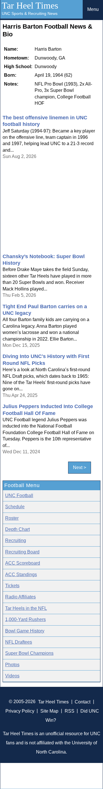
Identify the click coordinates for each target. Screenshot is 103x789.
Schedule (15, 506)
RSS (69, 710)
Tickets (12, 585)
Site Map (49, 710)
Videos (12, 675)
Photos (12, 664)
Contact (82, 701)
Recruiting (15, 540)
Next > (79, 467)
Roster (12, 518)
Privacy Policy (19, 710)
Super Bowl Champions (29, 653)
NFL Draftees (18, 642)
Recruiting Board (22, 551)
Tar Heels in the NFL (26, 608)
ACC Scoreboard (22, 563)
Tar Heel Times (30, 5)
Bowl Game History (24, 630)
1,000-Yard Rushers (25, 619)
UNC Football (19, 495)
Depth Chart (17, 529)
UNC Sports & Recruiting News (30, 13)
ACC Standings (21, 574)
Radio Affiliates (20, 596)
